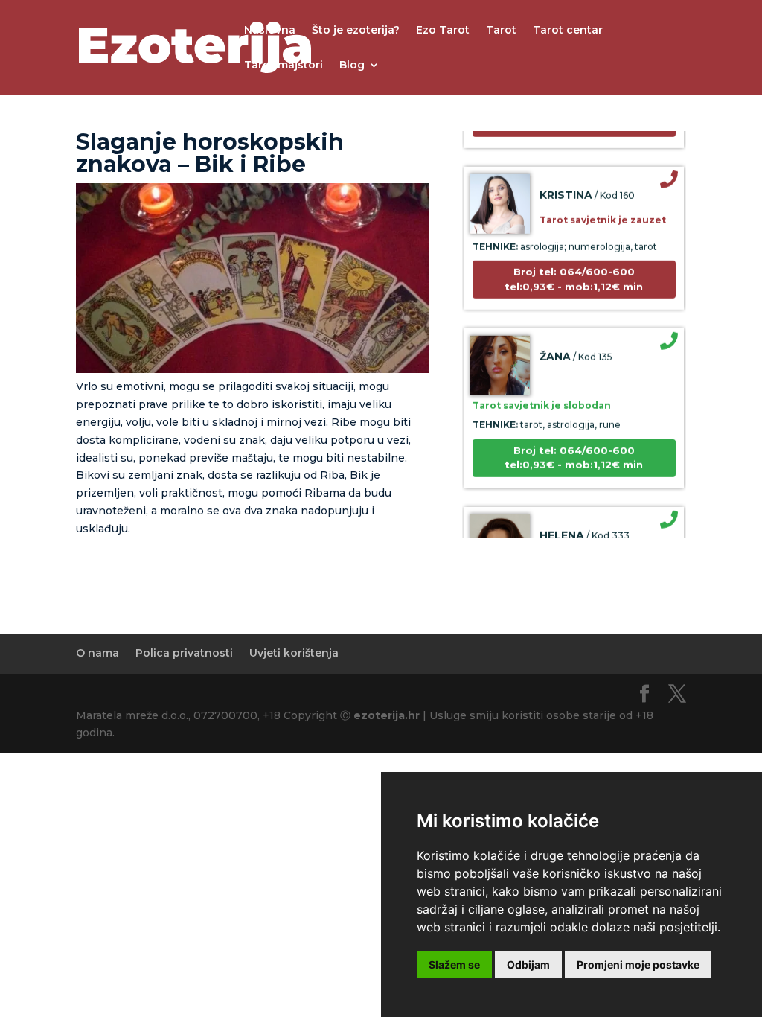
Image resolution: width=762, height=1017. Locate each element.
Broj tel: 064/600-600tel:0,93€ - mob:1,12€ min (574, 271)
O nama (97, 653)
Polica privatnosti (184, 653)
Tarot (501, 30)
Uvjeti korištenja (294, 653)
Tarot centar (568, 30)
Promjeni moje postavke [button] (638, 964)
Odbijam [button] (528, 964)
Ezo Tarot (443, 30)
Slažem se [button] (454, 964)
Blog (352, 65)
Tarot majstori (283, 65)
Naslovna (269, 30)
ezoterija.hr (386, 715)
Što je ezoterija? (356, 30)
